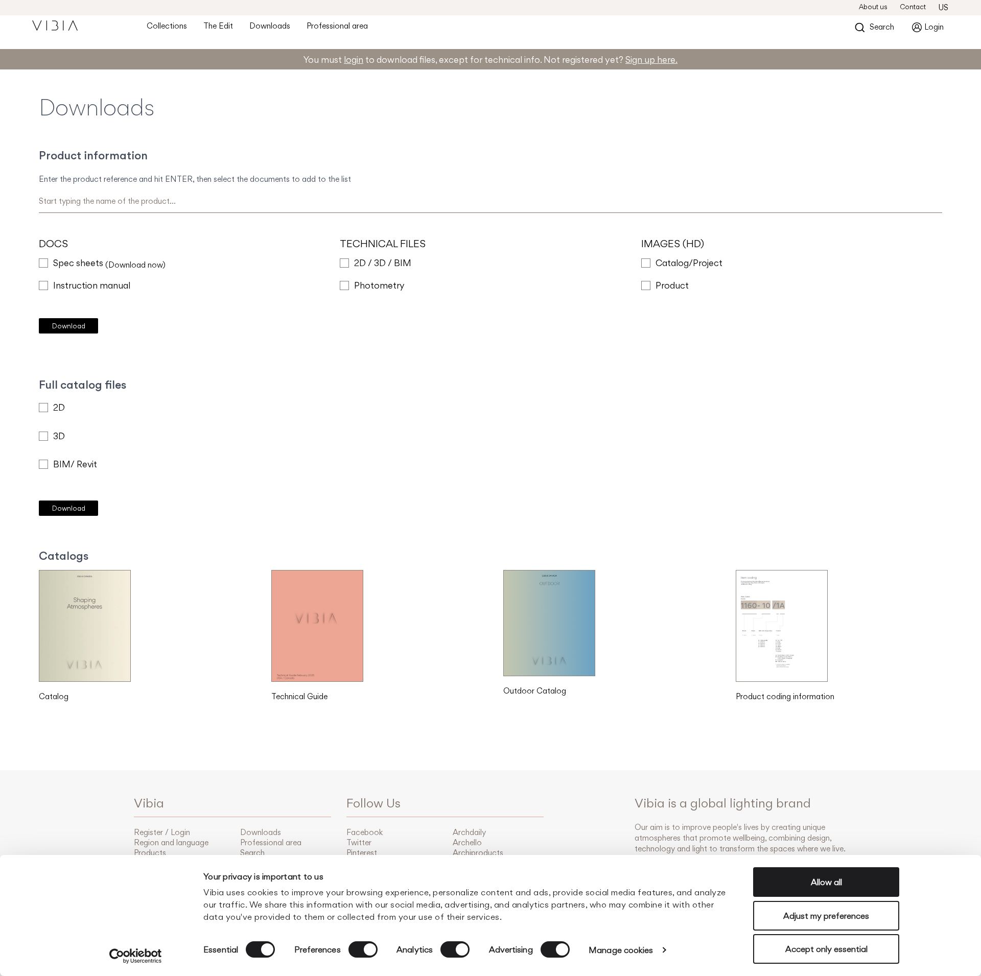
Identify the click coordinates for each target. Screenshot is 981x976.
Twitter (358, 842)
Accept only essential (826, 949)
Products (150, 853)
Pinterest (361, 853)
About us (873, 7)
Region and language (171, 842)
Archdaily (469, 832)
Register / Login (162, 832)
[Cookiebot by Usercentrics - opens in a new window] (135, 956)
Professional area (337, 26)
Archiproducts (478, 853)
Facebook (364, 832)
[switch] (363, 949)
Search (252, 853)
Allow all (826, 882)
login (353, 59)
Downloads (269, 26)
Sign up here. (651, 59)
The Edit (218, 26)
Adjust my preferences (826, 916)
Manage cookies (621, 950)
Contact (913, 7)
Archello (467, 842)
